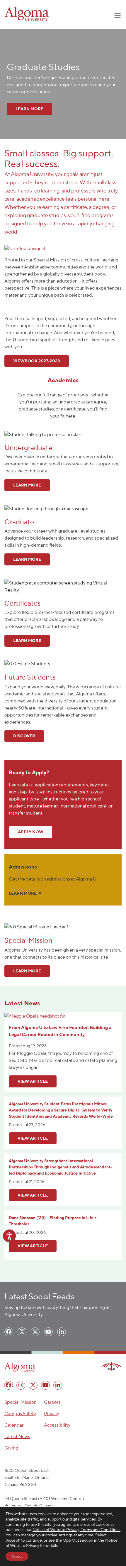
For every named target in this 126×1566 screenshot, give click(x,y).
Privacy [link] (51, 1413)
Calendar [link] (14, 1425)
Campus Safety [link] (20, 1413)
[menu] (8, 1331)
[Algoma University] (27, 14)
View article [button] (33, 1081)
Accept (17, 1556)
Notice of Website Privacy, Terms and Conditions (76, 1529)
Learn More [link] (29, 109)
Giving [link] (11, 1448)
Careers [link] (52, 1402)
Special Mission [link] (20, 1402)
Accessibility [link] (57, 1425)
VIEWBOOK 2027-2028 (36, 361)
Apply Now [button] (30, 832)
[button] (26, 248)
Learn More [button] (27, 485)
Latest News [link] (17, 1436)
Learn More (27, 971)
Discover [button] (24, 736)
